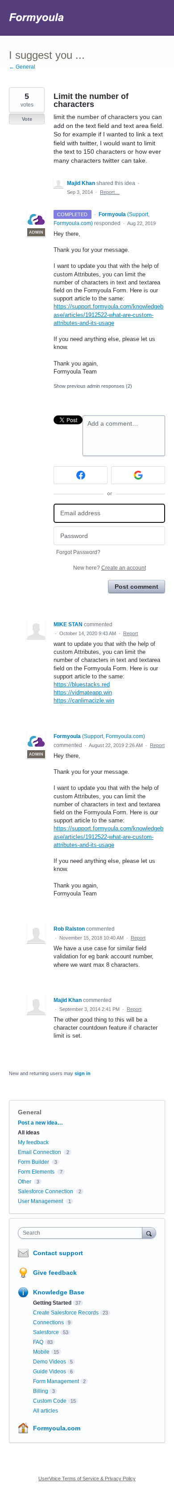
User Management (40, 1201)
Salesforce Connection (45, 1191)
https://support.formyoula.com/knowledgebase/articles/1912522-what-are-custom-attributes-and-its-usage (108, 314)
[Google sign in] (138, 475)
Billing (40, 1391)
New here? (109, 568)
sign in (83, 1073)
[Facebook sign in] (81, 475)
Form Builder (33, 1162)
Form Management (56, 1381)
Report (130, 633)
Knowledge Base (58, 1292)
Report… (110, 192)
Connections (48, 1322)
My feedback (33, 1142)
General (29, 1112)
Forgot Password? (78, 552)
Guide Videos (49, 1371)
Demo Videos (49, 1362)
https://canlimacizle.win (84, 700)
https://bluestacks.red (82, 684)
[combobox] (82, 1233)
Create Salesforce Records (66, 1313)
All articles (45, 1411)
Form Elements (36, 1172)
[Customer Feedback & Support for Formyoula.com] (37, 18)
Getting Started (52, 1303)
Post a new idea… (40, 1123)
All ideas (29, 1132)
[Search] (149, 1232)
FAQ (38, 1342)
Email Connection (39, 1152)
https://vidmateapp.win (83, 692)
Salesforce (46, 1332)
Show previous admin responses (93, 386)
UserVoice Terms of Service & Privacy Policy (87, 1478)
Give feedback (55, 1272)
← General (22, 67)
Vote (27, 119)
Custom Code (49, 1401)
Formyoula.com (56, 1428)
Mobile (41, 1352)
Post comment (136, 586)
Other (24, 1182)
